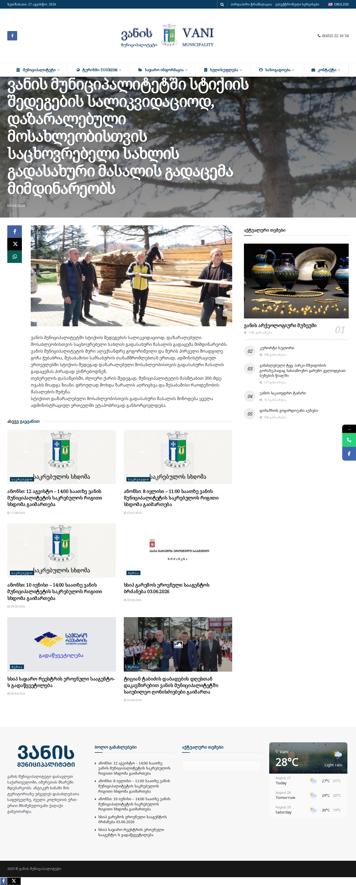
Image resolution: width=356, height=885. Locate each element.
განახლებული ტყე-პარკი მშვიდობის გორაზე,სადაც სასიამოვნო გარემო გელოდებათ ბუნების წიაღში (303, 370)
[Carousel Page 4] (137, 320)
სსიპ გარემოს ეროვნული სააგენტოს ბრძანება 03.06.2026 (167, 588)
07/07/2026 (134, 513)
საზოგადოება (278, 69)
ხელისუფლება (224, 69)
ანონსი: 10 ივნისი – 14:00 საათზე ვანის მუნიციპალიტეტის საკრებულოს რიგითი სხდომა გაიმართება (54, 591)
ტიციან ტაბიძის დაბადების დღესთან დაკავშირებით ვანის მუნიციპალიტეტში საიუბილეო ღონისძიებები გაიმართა (171, 685)
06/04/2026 (17, 693)
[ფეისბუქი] (349, 454)
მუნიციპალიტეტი (39, 69)
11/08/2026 (17, 513)
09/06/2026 (17, 606)
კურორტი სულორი (277, 347)
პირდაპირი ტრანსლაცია (251, 4)
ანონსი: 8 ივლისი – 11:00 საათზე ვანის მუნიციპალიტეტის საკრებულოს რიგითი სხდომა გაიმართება (171, 497)
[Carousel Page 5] (143, 320)
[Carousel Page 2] (125, 320)
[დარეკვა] (349, 440)
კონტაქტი (327, 69)
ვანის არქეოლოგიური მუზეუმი (280, 325)
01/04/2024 (15, 205)
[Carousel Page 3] (131, 320)
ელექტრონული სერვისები (297, 4)
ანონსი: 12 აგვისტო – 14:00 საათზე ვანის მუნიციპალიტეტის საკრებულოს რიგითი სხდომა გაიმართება (54, 497)
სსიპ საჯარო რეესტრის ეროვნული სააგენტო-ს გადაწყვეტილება (131, 832)
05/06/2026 (134, 600)
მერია (133, 573)
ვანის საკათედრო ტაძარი (283, 392)
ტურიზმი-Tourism (100, 69)
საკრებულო (22, 479)
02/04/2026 (134, 700)
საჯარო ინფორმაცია (164, 69)
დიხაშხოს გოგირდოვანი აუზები (289, 410)
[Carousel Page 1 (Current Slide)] (120, 320)
